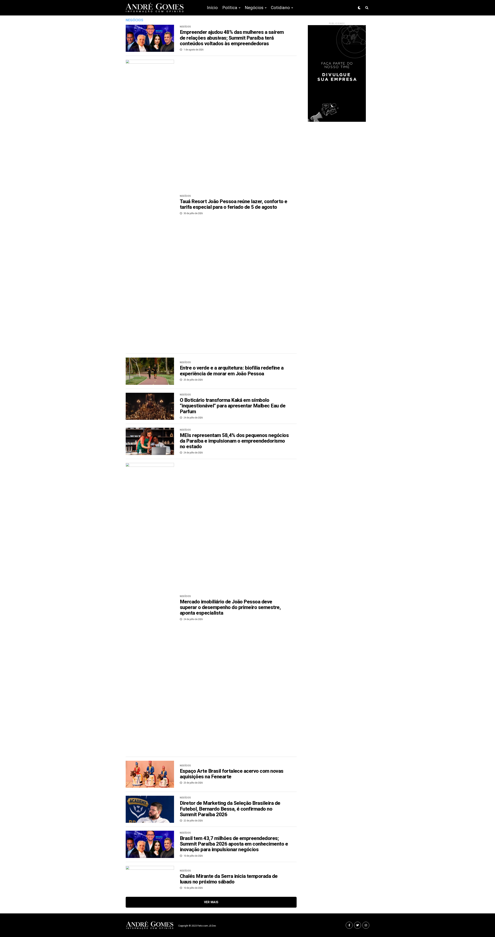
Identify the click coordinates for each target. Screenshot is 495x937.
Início (212, 7)
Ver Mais (211, 902)
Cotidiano (280, 7)
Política (229, 7)
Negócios (254, 7)
